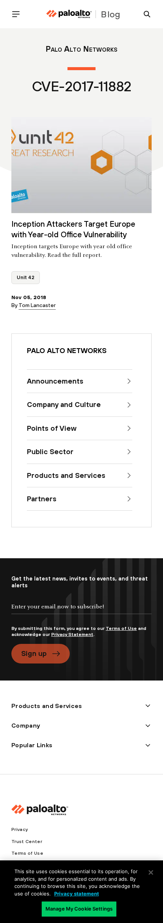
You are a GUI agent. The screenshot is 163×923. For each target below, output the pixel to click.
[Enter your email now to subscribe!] (81, 613)
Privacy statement (76, 894)
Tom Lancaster (37, 305)
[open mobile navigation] (19, 14)
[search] (144, 14)
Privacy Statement (72, 634)
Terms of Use (121, 628)
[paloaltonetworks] (69, 14)
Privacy (19, 829)
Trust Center (26, 841)
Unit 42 (25, 277)
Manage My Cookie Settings (79, 909)
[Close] (151, 872)
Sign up (34, 653)
